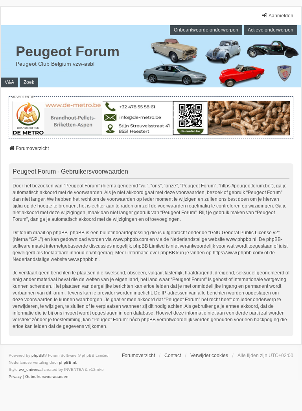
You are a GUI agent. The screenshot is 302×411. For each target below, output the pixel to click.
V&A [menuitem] (9, 82)
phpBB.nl (67, 362)
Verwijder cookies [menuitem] (209, 355)
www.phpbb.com (130, 239)
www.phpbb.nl (241, 239)
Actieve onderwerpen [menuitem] (270, 30)
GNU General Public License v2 (244, 232)
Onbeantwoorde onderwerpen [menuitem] (206, 30)
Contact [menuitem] (172, 355)
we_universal (30, 369)
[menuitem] (15, 376)
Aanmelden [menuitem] (281, 16)
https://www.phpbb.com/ (238, 252)
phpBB (37, 355)
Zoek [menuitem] (29, 82)
